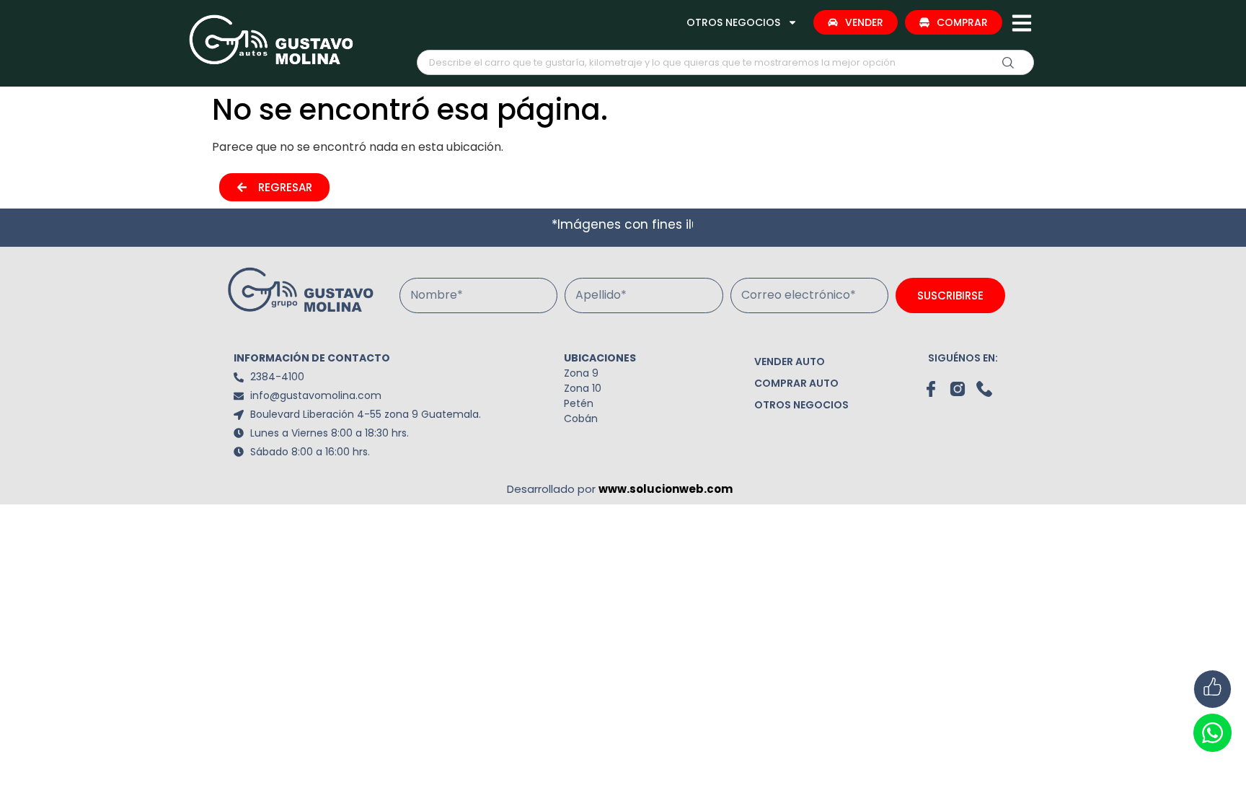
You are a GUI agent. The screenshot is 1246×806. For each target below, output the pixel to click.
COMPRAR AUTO (796, 383)
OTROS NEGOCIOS (733, 22)
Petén (578, 403)
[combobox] (725, 62)
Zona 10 (582, 388)
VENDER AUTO (789, 361)
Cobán (581, 418)
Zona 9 (581, 373)
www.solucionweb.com (665, 488)
